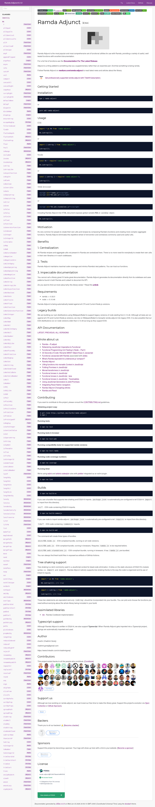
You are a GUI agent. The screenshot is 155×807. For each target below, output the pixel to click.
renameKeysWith (17, 662)
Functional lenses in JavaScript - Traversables (60, 379)
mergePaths (17, 543)
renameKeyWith (17, 659)
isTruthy (17, 456)
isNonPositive (17, 278)
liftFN (17, 525)
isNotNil (17, 325)
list (17, 528)
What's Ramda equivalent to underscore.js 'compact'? (63, 358)
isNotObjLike (17, 343)
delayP (17, 104)
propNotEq (17, 633)
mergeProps (17, 550)
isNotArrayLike (17, 285)
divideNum (17, 111)
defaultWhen (17, 100)
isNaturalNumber (17, 253)
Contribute (89, 661)
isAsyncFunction (17, 173)
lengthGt (17, 481)
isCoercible (17, 187)
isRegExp (17, 423)
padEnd (17, 612)
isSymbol (17, 445)
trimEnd (17, 764)
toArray (17, 742)
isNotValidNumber (17, 376)
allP (17, 42)
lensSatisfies (17, 514)
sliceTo (17, 695)
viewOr (17, 778)
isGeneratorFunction (17, 227)
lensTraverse (17, 517)
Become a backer (71, 725)
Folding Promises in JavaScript (54, 367)
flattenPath (17, 137)
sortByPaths (17, 699)
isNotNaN (17, 322)
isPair (17, 398)
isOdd (17, 394)
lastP (17, 474)
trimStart (17, 767)
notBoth (17, 586)
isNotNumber (17, 336)
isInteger (17, 235)
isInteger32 (17, 238)
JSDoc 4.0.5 (60, 804)
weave (17, 782)
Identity (6, 18)
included (17, 155)
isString (17, 441)
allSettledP (17, 46)
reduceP (17, 644)
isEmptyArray (17, 195)
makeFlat (17, 532)
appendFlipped (17, 57)
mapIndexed (17, 535)
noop (17, 572)
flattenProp (17, 140)
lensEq (17, 499)
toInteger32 (17, 746)
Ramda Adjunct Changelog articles (56, 387)
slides (85, 355)
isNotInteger (17, 314)
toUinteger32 (17, 753)
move (17, 554)
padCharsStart (17, 608)
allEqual (17, 28)
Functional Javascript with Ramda (55, 355)
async (17, 64)
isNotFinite (17, 300)
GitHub (140, 3)
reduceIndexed (17, 641)
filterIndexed (17, 126)
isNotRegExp (17, 358)
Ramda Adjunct (48, 361)
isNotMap (17, 318)
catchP (17, 71)
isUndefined (17, 463)
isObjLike (17, 390)
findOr (17, 129)
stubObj (17, 724)
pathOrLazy (17, 622)
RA (3, 22)
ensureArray (17, 119)
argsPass (17, 61)
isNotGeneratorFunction (17, 311)
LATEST (41, 332)
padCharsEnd (17, 604)
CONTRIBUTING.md (92, 402)
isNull (17, 380)
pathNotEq (17, 619)
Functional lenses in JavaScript (54, 373)
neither (17, 561)
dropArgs (17, 115)
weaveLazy (17, 785)
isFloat (17, 220)
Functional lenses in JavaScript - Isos (57, 376)
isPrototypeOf (17, 419)
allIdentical (17, 35)
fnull (17, 148)
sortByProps (17, 706)
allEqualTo (17, 32)
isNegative (17, 256)
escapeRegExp (17, 122)
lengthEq (17, 477)
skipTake (17, 688)
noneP (17, 564)
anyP (17, 53)
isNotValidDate (17, 372)
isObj (17, 387)
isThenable (17, 448)
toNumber (17, 749)
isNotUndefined (17, 369)
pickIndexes (17, 630)
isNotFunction (17, 307)
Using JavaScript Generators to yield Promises (61, 381)
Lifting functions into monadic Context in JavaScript (62, 364)
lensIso (17, 503)
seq (17, 680)
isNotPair (17, 347)
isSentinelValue (17, 430)
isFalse (17, 209)
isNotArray (17, 282)
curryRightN (17, 97)
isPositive (17, 405)
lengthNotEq (17, 496)
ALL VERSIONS (62, 332)
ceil (17, 75)
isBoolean (17, 184)
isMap (17, 245)
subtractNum (17, 735)
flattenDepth (17, 133)
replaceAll (17, 670)
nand (17, 557)
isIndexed (17, 231)
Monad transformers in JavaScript (55, 370)
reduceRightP (17, 648)
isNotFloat (17, 303)
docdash (128, 804)
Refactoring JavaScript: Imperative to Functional (61, 347)
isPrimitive (17, 412)
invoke (17, 158)
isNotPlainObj (17, 351)
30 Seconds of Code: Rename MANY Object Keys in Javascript (67, 352)
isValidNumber (17, 470)
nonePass (17, 568)
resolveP (17, 673)
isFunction (17, 224)
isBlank (17, 180)
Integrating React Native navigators (56, 384)
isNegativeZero (17, 260)
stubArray (17, 717)
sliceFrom (17, 691)
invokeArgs (17, 162)
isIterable (17, 242)
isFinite (17, 216)
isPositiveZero (17, 409)
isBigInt (17, 177)
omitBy (17, 593)
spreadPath (17, 709)
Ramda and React (49, 390)
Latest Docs (130, 3)
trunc (17, 771)
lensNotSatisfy (17, 510)
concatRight (17, 86)
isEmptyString (17, 198)
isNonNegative (17, 274)
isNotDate (17, 296)
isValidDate (17, 467)
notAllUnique (17, 583)
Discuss (149, 3)
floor (17, 144)
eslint (50, 473)
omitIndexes (17, 597)
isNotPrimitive (17, 354)
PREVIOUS (50, 332)
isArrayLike (17, 169)
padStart (17, 615)
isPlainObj (17, 401)
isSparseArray (17, 438)
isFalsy (17, 213)
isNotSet (17, 361)
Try (122, 3)
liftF (17, 521)
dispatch (17, 108)
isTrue (17, 452)
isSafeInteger (17, 427)
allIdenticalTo (17, 39)
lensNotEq (17, 506)
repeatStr (17, 666)
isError (17, 202)
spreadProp (17, 713)
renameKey (17, 655)
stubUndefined (17, 731)
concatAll (17, 82)
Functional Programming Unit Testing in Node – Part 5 (63, 350)
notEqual (17, 590)
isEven (17, 206)
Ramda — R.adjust (49, 344)
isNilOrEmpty (17, 264)
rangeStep (17, 637)
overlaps (17, 601)
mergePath (17, 539)
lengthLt (17, 488)
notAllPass (17, 579)
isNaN (17, 249)
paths (17, 626)
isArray (17, 166)
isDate (17, 191)
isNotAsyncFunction (17, 289)
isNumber (17, 383)
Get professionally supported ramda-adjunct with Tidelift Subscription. (73, 77)
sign (17, 684)
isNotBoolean (17, 293)
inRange (17, 151)
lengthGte (17, 485)
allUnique (17, 50)
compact (17, 79)
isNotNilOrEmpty (17, 329)
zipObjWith (17, 789)
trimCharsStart (17, 760)
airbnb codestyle (62, 473)
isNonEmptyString (17, 271)
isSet (17, 434)
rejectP (17, 651)
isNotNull (17, 332)
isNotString (17, 365)
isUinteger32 (17, 459)
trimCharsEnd (17, 757)
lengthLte (17, 492)
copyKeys (17, 90)
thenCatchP (17, 738)
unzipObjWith (17, 775)
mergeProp (17, 546)
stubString (17, 728)
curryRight (17, 93)
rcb (43, 614)
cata (17, 68)
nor (17, 575)
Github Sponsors (55, 705)
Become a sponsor (125, 748)
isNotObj (17, 340)
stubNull (17, 720)
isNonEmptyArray (17, 267)
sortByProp (17, 702)
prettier (80, 473)
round (17, 677)
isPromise (17, 416)
